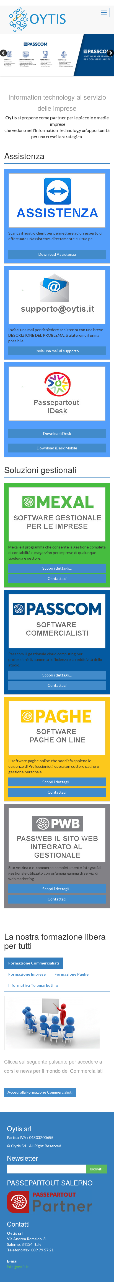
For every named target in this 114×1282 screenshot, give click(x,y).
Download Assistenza (57, 254)
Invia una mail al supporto (57, 350)
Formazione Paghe (72, 974)
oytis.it (37, 19)
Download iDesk (57, 433)
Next (110, 54)
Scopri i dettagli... (57, 568)
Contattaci (57, 578)
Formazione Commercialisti (33, 963)
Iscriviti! (97, 1169)
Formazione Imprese (27, 974)
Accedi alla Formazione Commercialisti (39, 1092)
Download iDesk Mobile (57, 448)
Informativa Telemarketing (33, 985)
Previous (4, 54)
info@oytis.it (18, 1266)
